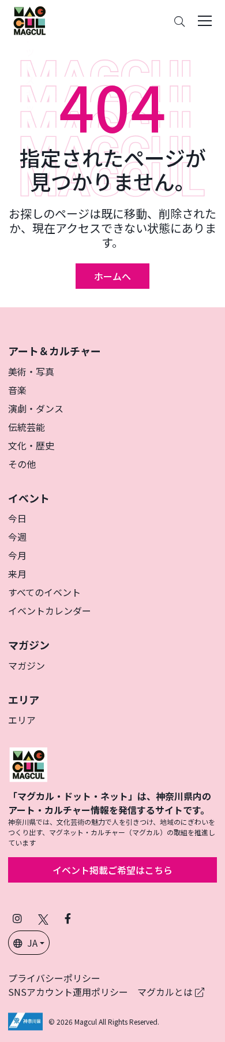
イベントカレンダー (49, 610)
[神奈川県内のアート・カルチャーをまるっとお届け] (29, 21)
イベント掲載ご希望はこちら (112, 870)
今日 (17, 518)
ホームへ (112, 276)
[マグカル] (28, 763)
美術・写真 (31, 371)
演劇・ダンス (35, 408)
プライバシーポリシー (54, 978)
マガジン (26, 665)
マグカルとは (166, 992)
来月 (17, 573)
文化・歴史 (31, 445)
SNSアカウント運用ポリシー (68, 992)
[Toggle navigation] (205, 21)
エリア (22, 720)
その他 (22, 464)
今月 (17, 555)
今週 (17, 537)
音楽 (17, 390)
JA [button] (32, 943)
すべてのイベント (44, 592)
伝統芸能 (26, 427)
